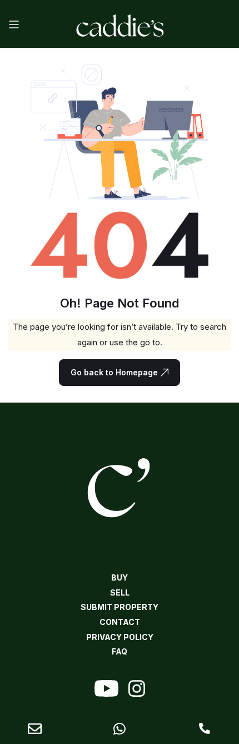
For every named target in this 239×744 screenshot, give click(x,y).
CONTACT (119, 622)
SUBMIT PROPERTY (119, 607)
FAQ (119, 651)
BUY (119, 577)
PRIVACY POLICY (119, 637)
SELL (120, 592)
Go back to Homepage (114, 372)
